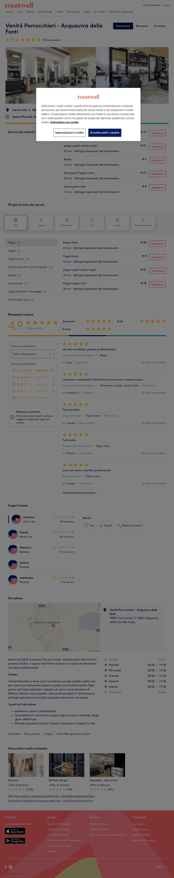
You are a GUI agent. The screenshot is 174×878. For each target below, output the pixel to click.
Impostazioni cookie (69, 132)
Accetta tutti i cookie (104, 132)
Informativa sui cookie (64, 122)
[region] (88, 114)
